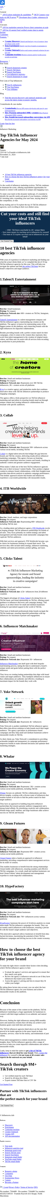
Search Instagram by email (17, 77)
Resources (4, 61)
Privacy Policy (14, 1187)
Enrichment (9, 1127)
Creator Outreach (11, 1132)
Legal (6, 1187)
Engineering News (12, 1178)
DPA (36, 1187)
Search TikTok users (13, 1153)
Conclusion (9, 181)
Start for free (10, 123)
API (2, 7)
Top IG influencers (14, 85)
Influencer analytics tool (14, 1148)
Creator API (9, 1134)
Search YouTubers (14, 72)
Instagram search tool (13, 1150)
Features (3, 37)
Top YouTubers (13, 87)
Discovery (9, 1125)
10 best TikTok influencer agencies (18, 174)
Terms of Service (26, 1187)
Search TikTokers (14, 70)
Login (2, 123)
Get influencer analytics (16, 74)
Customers (4, 35)
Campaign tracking (12, 1129)
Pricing (2, 32)
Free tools (8, 1146)
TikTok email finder (12, 1161)
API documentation (12, 1136)
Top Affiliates (12, 89)
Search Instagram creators (17, 68)
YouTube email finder (13, 1159)
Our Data (8, 1176)
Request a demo (11, 1171)
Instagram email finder (13, 1157)
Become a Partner (11, 1182)
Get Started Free (7, 241)
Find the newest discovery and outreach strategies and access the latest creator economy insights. (25, 99)
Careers (8, 1180)
